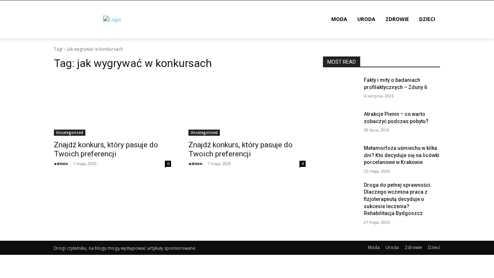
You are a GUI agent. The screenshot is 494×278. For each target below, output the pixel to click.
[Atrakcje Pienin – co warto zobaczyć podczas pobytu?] (340, 123)
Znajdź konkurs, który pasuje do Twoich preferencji (106, 149)
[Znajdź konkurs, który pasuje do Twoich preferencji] (112, 106)
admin (61, 163)
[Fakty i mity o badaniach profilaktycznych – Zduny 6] (340, 89)
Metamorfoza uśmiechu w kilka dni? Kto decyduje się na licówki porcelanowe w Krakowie (401, 155)
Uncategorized (69, 132)
